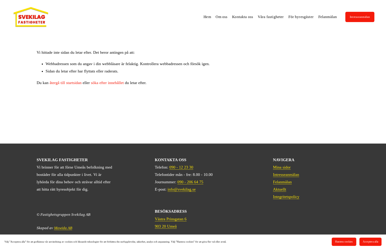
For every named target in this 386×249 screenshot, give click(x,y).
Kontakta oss (242, 17)
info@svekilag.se (182, 189)
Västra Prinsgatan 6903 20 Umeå (171, 222)
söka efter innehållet (107, 82)
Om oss (221, 17)
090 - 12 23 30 (181, 167)
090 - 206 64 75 (190, 182)
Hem (207, 17)
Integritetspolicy (286, 196)
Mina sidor (282, 167)
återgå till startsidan (66, 82)
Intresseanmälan (360, 17)
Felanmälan (327, 17)
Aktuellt (279, 189)
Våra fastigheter (271, 17)
